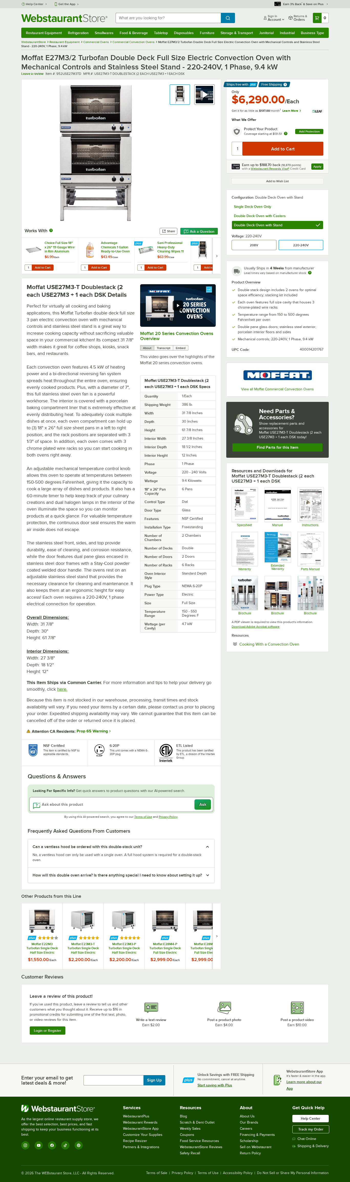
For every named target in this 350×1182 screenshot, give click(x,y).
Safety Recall (190, 1153)
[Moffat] (277, 375)
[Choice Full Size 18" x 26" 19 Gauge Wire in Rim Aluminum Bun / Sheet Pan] (50, 256)
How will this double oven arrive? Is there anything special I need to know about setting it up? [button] (117, 875)
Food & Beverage (134, 33)
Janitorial (266, 33)
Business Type (312, 33)
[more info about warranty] (286, 133)
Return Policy (250, 1153)
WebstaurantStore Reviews (201, 1147)
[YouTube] (39, 1145)
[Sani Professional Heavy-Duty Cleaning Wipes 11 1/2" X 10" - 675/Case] (162, 256)
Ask (202, 804)
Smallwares (104, 33)
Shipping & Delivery (313, 1146)
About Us (247, 1116)
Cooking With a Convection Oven (281, 644)
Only (235, 92)
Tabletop (161, 33)
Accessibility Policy (238, 1173)
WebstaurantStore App (141, 1128)
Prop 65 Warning (92, 731)
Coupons (187, 1135)
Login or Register (47, 1030)
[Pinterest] (79, 1145)
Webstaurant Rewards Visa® (270, 168)
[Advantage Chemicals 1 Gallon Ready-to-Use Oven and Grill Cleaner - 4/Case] (106, 256)
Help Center (35, 4)
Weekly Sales (190, 1128)
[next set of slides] (217, 256)
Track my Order (310, 1129)
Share (171, 231)
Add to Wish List (277, 181)
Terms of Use (143, 817)
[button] (180, 94)
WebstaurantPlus (136, 1116)
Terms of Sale (156, 1173)
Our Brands (249, 1122)
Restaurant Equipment (44, 33)
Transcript (163, 348)
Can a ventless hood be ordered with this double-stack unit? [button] (87, 846)
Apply (318, 167)
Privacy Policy (168, 817)
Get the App (66, 4)
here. (62, 689)
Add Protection (309, 131)
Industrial (287, 33)
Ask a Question (202, 231)
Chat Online (306, 1139)
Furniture (207, 33)
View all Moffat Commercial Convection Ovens (277, 389)
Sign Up (154, 1080)
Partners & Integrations (141, 1147)
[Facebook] (52, 1145)
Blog (183, 1116)
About (147, 348)
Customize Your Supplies (142, 1135)
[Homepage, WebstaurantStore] (64, 18)
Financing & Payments (257, 1135)
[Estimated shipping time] (309, 272)
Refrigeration (78, 33)
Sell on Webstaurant (255, 1147)
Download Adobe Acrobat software (256, 626)
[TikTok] (65, 1145)
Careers (246, 1128)
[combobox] (168, 18)
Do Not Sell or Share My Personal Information (293, 1173)
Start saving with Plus (215, 1085)
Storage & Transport (237, 33)
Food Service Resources (199, 1141)
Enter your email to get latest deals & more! (47, 1080)
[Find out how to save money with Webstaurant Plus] (139, 243)
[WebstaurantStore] (63, 1108)
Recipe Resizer (135, 1141)
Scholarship (249, 1141)
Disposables (184, 33)
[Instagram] (25, 1145)
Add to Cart (42, 267)
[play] (178, 305)
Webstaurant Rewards (140, 1122)
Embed (181, 348)
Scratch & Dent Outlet (197, 1122)
